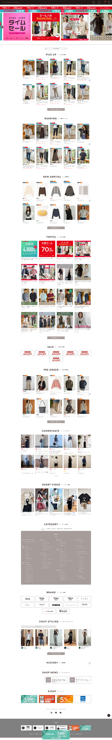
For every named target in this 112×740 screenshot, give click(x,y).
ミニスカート (62, 574)
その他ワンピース (29, 581)
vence (63, 5)
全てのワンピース (29, 564)
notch (59, 5)
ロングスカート (63, 575)
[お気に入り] (99, 2)
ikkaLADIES (44, 5)
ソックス (81, 562)
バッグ (80, 539)
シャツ (60, 539)
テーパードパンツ (63, 557)
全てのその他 (82, 578)
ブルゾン (27, 554)
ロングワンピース (29, 570)
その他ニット (45, 549)
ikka (55, 5)
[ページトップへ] (108, 715)
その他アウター (29, 558)
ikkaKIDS (51, 5)
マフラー (81, 566)
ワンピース (27, 562)
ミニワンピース (29, 566)
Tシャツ (44, 557)
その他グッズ (82, 572)
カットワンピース (29, 574)
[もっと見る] (56, 653)
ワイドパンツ (62, 553)
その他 (80, 576)
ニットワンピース (29, 579)
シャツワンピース (29, 577)
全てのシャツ (62, 541)
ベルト (80, 564)
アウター (27, 547)
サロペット (28, 572)
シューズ (80, 545)
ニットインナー (46, 543)
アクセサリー (82, 557)
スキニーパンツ (63, 555)
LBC (30, 5)
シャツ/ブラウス (63, 543)
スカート (61, 570)
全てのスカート (63, 572)
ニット (43, 539)
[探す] (109, 2)
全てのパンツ (62, 551)
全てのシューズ (82, 547)
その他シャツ (62, 545)
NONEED (68, 5)
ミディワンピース (29, 568)
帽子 (80, 570)
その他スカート (63, 579)
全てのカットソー (46, 555)
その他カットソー (46, 567)
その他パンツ (62, 566)
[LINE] (56, 713)
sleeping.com (79, 5)
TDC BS (73, 5)
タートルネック (46, 566)
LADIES (56, 534)
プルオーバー (45, 545)
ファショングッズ (82, 551)
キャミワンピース (29, 575)
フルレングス (62, 564)
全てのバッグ (82, 541)
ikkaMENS (37, 5)
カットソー (44, 553)
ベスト (27, 556)
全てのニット (45, 541)
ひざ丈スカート (63, 577)
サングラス (81, 560)
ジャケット (28, 552)
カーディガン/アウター (47, 547)
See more (56, 475)
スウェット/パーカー (47, 564)
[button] (2, 27)
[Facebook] (60, 713)
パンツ (60, 549)
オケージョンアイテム (29, 539)
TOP (33, 5)
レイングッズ (82, 568)
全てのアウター (29, 549)
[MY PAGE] (93, 2)
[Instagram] (51, 713)
